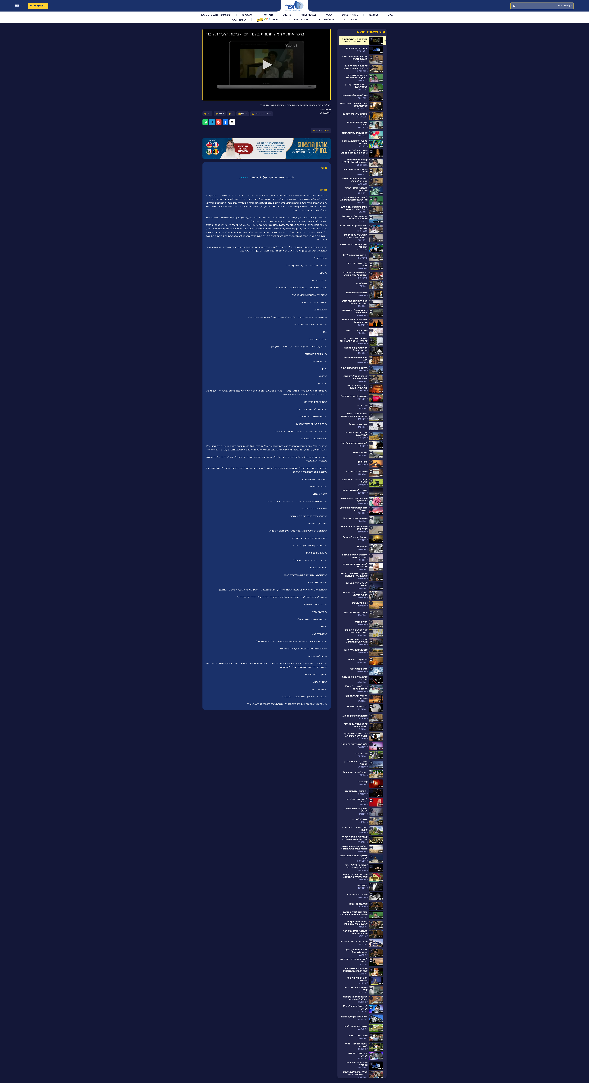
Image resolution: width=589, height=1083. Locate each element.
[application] (266, 65)
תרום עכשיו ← (38, 5)
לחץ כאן (244, 177)
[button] (266, 65)
